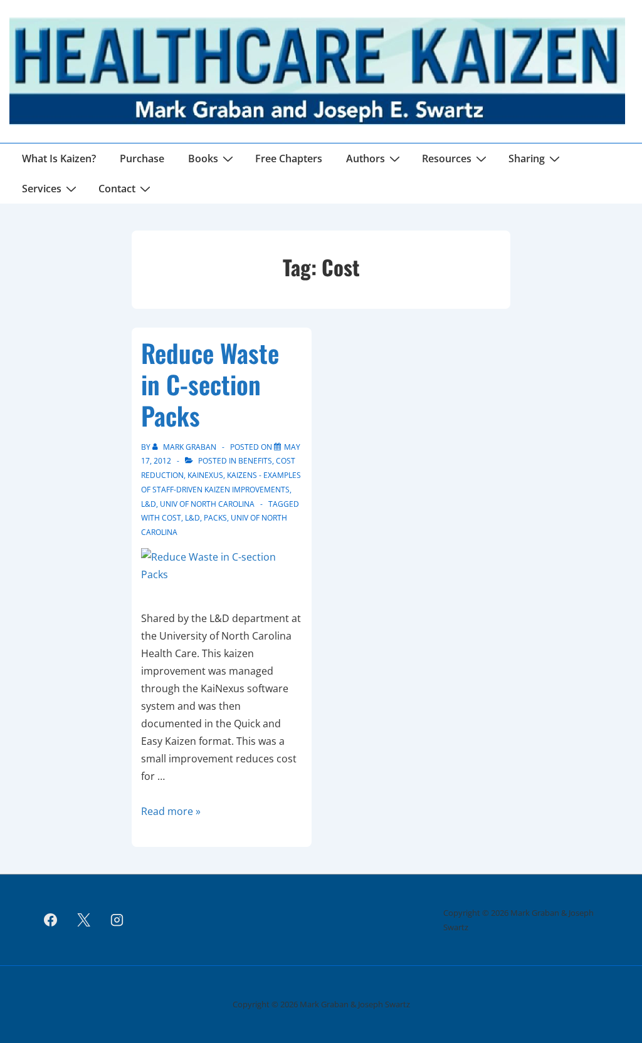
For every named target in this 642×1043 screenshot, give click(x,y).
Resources (446, 158)
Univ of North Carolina (207, 504)
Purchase (142, 158)
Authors (365, 158)
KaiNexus (205, 475)
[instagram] (117, 920)
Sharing (526, 158)
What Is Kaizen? (59, 158)
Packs (215, 517)
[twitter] (84, 920)
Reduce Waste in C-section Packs (210, 384)
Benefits (255, 460)
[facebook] (51, 920)
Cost (171, 517)
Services (41, 188)
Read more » (171, 811)
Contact (116, 188)
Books (203, 158)
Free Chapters (288, 158)
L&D (148, 504)
